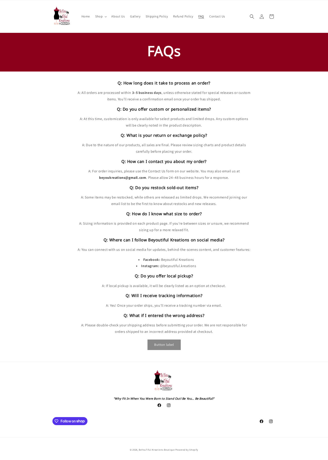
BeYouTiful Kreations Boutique (156, 449)
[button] (101, 16)
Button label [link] (164, 344)
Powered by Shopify (186, 449)
